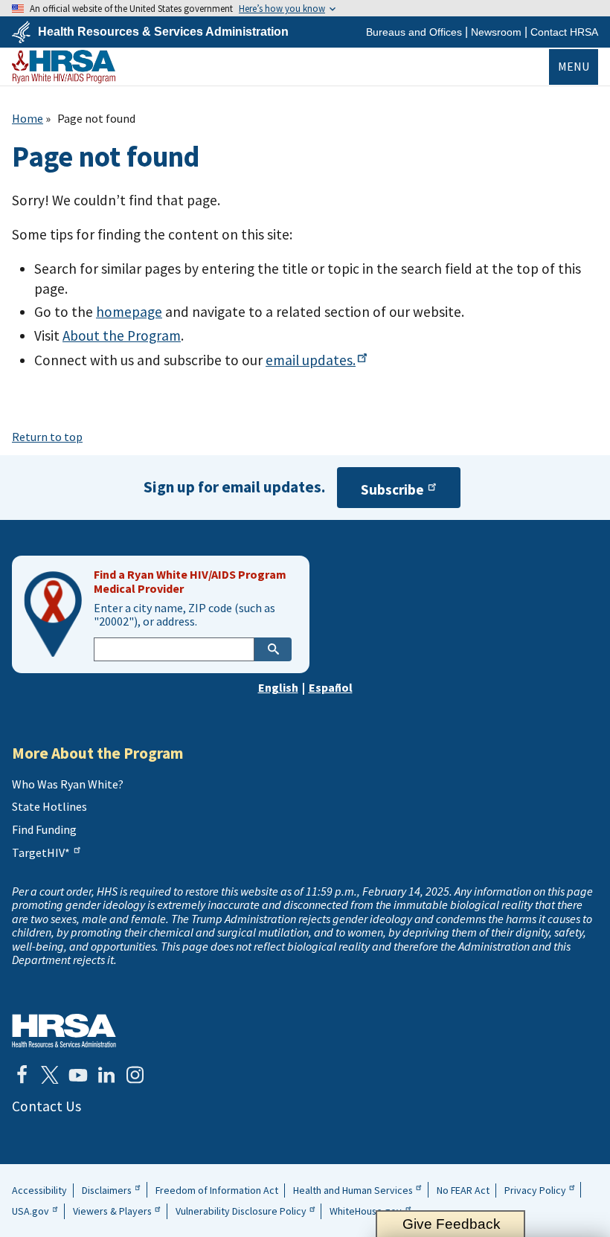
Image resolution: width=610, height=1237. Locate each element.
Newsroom (496, 32)
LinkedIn (106, 1075)
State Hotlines (49, 806)
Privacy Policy (535, 1190)
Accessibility (39, 1190)
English (278, 687)
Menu (573, 66)
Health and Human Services (353, 1190)
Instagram (134, 1075)
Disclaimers (107, 1190)
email (311, 360)
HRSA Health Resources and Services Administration (64, 1030)
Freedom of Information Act (216, 1190)
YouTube (78, 1075)
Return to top (47, 436)
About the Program (121, 335)
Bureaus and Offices (414, 32)
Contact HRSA (564, 32)
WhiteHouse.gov (366, 1211)
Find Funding (44, 829)
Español (331, 687)
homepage (129, 312)
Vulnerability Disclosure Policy (241, 1211)
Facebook (21, 1075)
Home (27, 118)
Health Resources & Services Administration (163, 32)
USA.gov (30, 1211)
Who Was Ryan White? (67, 784)
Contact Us (46, 1106)
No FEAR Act (463, 1190)
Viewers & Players (112, 1211)
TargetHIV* (41, 852)
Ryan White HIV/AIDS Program (63, 66)
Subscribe (392, 489)
